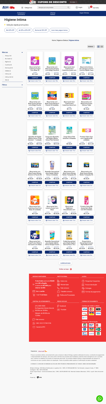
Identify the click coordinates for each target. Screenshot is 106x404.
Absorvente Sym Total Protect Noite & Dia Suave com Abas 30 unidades (35, 243)
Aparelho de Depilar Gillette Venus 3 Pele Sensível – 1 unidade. (35, 138)
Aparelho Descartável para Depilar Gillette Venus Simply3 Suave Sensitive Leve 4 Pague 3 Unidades (52, 244)
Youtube (63, 309)
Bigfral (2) (8, 62)
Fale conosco (65, 288)
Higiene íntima (74, 40)
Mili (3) (7, 80)
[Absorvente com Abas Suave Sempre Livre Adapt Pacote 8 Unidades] (52, 56)
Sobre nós (64, 281)
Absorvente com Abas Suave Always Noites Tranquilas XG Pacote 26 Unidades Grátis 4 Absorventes (86, 175)
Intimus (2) (8, 74)
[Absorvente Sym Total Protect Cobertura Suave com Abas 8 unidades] (69, 56)
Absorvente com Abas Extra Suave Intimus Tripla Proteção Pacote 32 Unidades (86, 105)
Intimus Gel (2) (9, 77)
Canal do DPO (40, 327)
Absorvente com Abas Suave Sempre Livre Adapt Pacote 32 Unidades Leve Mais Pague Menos (35, 105)
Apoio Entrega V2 (54, 40)
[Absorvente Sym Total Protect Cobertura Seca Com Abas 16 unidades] (69, 91)
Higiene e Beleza (62, 40)
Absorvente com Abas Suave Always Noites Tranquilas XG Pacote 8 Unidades (69, 174)
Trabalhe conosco (66, 291)
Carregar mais (65, 263)
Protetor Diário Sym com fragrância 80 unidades (86, 138)
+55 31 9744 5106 (45, 323)
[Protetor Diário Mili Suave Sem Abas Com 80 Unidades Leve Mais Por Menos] (86, 196)
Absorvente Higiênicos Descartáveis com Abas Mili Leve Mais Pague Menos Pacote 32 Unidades (69, 210)
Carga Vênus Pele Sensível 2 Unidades (69, 137)
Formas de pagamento (93, 292)
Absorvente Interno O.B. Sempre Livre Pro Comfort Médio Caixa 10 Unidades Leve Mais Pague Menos (86, 70)
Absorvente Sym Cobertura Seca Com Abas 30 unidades (35, 208)
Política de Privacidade (67, 295)
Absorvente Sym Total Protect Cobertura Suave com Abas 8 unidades (69, 69)
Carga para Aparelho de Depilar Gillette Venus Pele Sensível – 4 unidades (52, 139)
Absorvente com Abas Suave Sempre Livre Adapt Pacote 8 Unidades (52, 69)
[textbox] (54, 7)
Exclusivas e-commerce (21, 13)
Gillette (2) (8, 71)
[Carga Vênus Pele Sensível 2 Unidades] (69, 126)
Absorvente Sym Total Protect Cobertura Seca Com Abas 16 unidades (69, 104)
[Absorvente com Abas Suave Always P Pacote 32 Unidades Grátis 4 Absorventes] (52, 91)
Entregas (88, 288)
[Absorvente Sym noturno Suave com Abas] (52, 196)
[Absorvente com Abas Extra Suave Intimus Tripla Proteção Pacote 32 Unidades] (86, 91)
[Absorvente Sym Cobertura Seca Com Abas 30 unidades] (35, 196)
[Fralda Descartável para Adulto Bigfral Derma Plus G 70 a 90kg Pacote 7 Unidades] (69, 230)
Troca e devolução (91, 285)
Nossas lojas (65, 284)
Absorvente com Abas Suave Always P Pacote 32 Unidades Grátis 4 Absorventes (52, 104)
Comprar (35, 78)
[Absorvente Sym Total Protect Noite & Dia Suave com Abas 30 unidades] (35, 230)
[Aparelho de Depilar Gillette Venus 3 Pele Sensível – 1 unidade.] (35, 126)
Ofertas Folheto (52, 13)
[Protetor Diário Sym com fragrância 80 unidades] (86, 126)
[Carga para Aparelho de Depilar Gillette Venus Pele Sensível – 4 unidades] (52, 126)
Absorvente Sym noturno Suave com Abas (52, 208)
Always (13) (8, 56)
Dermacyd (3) (9, 68)
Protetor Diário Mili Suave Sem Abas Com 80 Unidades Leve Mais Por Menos (86, 209)
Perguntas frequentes (92, 281)
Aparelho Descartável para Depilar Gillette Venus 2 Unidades (52, 173)
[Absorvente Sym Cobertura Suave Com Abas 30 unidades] (35, 56)
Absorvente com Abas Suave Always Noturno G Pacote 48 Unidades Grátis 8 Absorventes (35, 175)
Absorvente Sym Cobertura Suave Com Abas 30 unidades (34, 69)
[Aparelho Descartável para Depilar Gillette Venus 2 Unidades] (52, 161)
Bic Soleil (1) (8, 59)
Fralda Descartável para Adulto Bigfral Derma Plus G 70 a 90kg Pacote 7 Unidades (69, 244)
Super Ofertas (84, 13)
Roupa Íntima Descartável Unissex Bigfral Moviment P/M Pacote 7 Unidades (86, 244)
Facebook (63, 306)
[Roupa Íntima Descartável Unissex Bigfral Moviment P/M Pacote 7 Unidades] (86, 230)
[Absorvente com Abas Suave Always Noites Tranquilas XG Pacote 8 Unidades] (69, 161)
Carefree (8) (8, 65)
